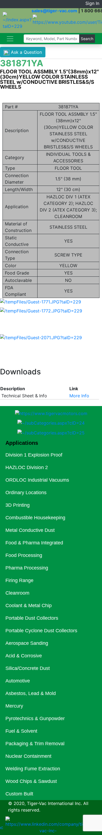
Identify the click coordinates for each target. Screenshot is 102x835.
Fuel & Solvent (21, 731)
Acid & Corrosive (23, 655)
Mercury (14, 706)
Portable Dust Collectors (31, 618)
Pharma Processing (26, 568)
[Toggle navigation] (10, 39)
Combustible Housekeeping (35, 517)
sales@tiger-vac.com (54, 10)
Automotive (17, 681)
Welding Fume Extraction (32, 768)
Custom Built (19, 794)
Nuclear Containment (28, 756)
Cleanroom (17, 593)
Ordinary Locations (26, 492)
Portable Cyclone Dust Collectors (41, 630)
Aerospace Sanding (26, 643)
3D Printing (17, 505)
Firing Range (19, 580)
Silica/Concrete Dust (27, 668)
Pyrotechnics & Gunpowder (35, 718)
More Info (79, 395)
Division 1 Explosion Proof (33, 455)
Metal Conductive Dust (30, 530)
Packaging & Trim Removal (34, 743)
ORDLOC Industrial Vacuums (37, 480)
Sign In (92, 3)
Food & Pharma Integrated (34, 542)
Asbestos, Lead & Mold (30, 693)
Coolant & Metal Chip (28, 605)
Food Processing (23, 555)
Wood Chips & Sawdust (31, 781)
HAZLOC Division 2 (26, 467)
